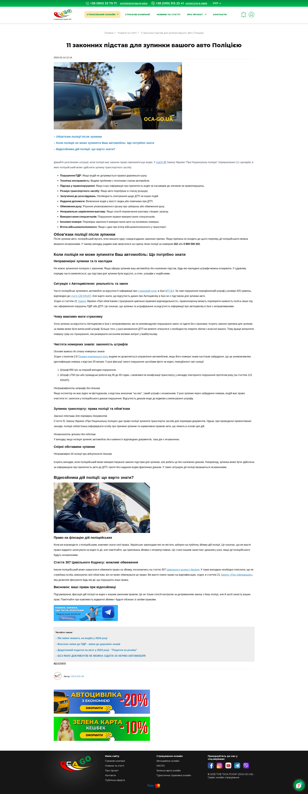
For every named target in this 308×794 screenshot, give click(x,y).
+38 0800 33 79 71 (103, 3)
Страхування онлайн (101, 14)
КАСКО (160, 765)
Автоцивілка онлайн (167, 761)
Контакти (220, 14)
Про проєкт (195, 14)
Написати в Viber (196, 3)
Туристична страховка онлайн (173, 775)
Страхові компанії (137, 14)
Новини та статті (168, 14)
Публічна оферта (115, 780)
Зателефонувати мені (133, 3)
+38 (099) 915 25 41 (170, 3)
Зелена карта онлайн (168, 770)
